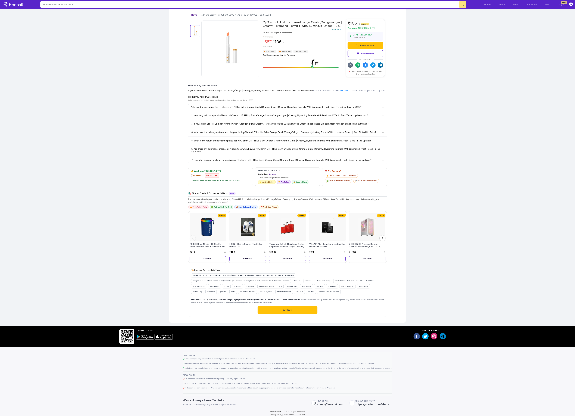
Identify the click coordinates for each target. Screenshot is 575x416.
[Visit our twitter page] (425, 336)
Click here (343, 90)
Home (194, 15)
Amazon (365, 24)
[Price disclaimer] (283, 43)
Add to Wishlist (367, 53)
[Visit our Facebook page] (417, 336)
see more (337, 29)
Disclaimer (300, 414)
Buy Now (207, 259)
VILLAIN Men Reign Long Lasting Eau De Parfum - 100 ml (327, 245)
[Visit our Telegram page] (443, 336)
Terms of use (288, 414)
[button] (382, 238)
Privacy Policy (276, 414)
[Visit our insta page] (434, 336)
